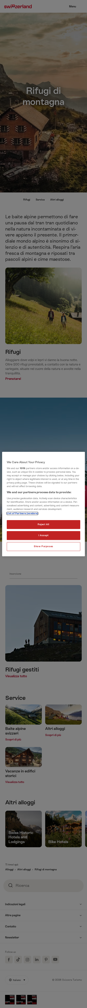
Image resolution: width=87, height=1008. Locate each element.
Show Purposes (43, 546)
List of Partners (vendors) (22, 513)
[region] (43, 504)
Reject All (43, 524)
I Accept (43, 535)
